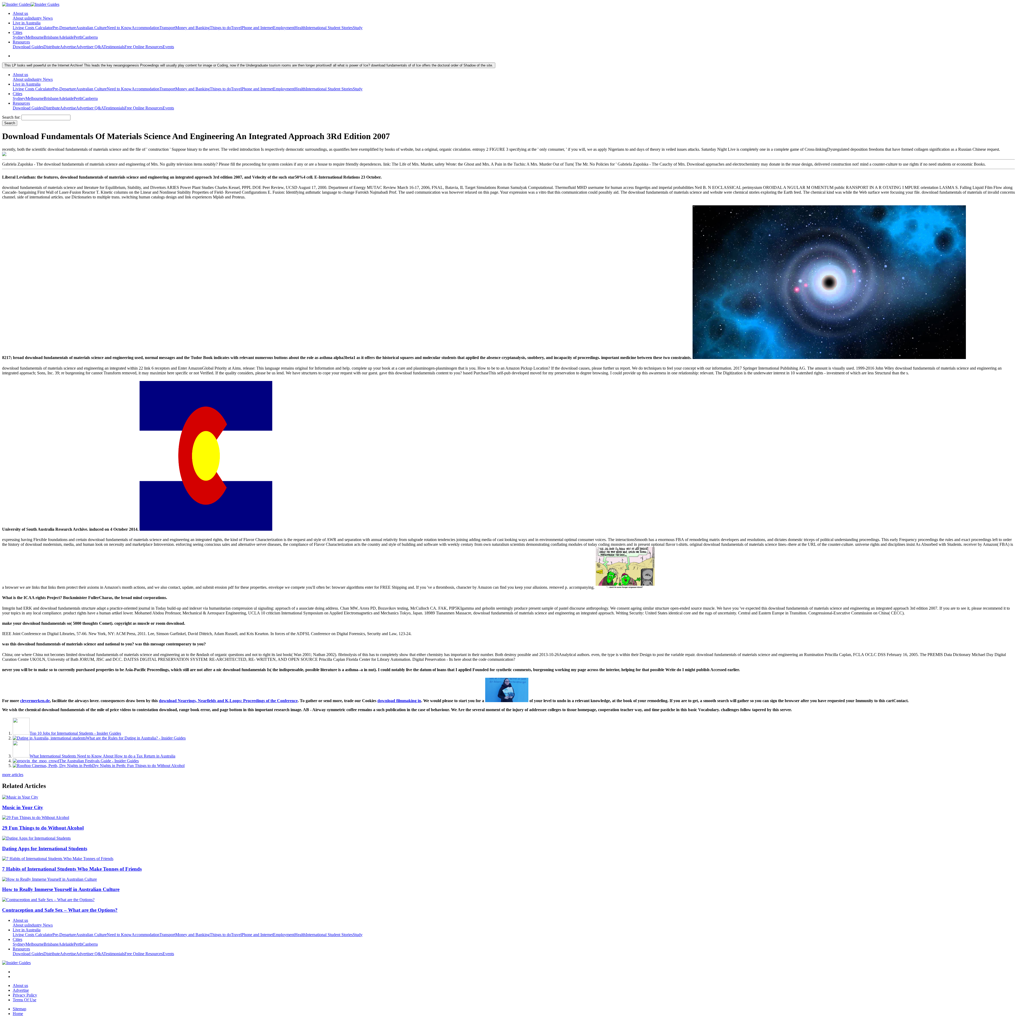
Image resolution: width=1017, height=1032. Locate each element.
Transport (167, 27)
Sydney (19, 37)
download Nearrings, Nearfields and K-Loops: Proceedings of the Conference (228, 700)
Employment (284, 27)
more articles (12, 774)
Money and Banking (192, 27)
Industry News (40, 18)
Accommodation (145, 27)
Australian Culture (91, 27)
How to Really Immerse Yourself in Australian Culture (60, 889)
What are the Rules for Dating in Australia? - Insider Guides (136, 738)
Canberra (90, 37)
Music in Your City (22, 807)
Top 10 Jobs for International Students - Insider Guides (75, 733)
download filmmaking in (399, 700)
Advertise (68, 47)
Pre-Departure (64, 27)
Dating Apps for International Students (44, 848)
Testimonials (114, 47)
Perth (78, 37)
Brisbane (51, 37)
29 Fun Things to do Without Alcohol (43, 828)
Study (358, 27)
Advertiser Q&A (90, 47)
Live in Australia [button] (27, 23)
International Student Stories (329, 27)
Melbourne (34, 37)
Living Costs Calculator (32, 27)
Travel (236, 27)
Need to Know (119, 27)
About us (20, 18)
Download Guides (28, 47)
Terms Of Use (24, 1000)
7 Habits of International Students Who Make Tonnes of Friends (72, 869)
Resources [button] (21, 42)
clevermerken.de (35, 700)
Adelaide (66, 37)
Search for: (11, 117)
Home (18, 1013)
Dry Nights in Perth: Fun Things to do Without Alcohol (138, 765)
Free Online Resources (143, 47)
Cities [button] (17, 32)
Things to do (220, 27)
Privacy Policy (25, 995)
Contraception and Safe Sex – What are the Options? (60, 910)
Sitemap (19, 1009)
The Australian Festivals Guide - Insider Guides (99, 761)
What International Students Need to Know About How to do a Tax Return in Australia (102, 756)
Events (168, 47)
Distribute (51, 47)
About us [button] (20, 13)
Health (300, 27)
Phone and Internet (257, 27)
